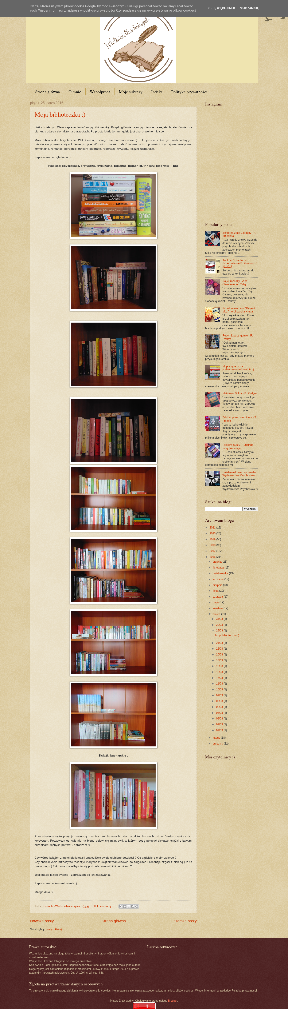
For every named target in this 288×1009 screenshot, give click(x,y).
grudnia (217, 561)
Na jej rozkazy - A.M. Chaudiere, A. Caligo (235, 282)
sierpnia (218, 585)
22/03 (220, 648)
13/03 (220, 677)
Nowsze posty (42, 921)
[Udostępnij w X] (129, 906)
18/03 (220, 660)
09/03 (220, 695)
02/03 (220, 724)
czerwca (218, 596)
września (218, 579)
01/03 (220, 730)
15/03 (220, 672)
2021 (213, 527)
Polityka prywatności (189, 92)
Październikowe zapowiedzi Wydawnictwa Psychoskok (239, 474)
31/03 (220, 619)
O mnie (75, 92)
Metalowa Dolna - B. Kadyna (239, 393)
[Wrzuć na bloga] (124, 906)
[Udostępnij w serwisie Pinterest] (137, 906)
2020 (213, 533)
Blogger (172, 1000)
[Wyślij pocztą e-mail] (120, 906)
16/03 (220, 666)
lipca (216, 590)
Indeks (157, 92)
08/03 (220, 701)
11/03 (220, 683)
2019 (213, 539)
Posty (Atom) (54, 929)
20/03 (220, 654)
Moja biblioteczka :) (60, 114)
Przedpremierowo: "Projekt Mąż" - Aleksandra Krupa (238, 310)
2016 (213, 556)
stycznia (218, 743)
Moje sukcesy (131, 92)
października (221, 573)
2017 (213, 551)
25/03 (220, 630)
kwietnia (218, 608)
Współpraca (100, 92)
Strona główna (47, 92)
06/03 (220, 707)
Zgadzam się (249, 8)
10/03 (220, 689)
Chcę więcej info (221, 8)
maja (216, 602)
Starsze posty (185, 921)
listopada (219, 567)
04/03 (220, 712)
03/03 (220, 718)
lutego (217, 737)
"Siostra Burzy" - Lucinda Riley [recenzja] (237, 446)
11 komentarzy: (103, 906)
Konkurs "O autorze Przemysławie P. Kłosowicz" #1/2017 (239, 263)
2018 (213, 545)
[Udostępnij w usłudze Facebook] (133, 906)
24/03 (220, 643)
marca (217, 614)
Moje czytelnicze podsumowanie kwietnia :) (238, 368)
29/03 (220, 624)
